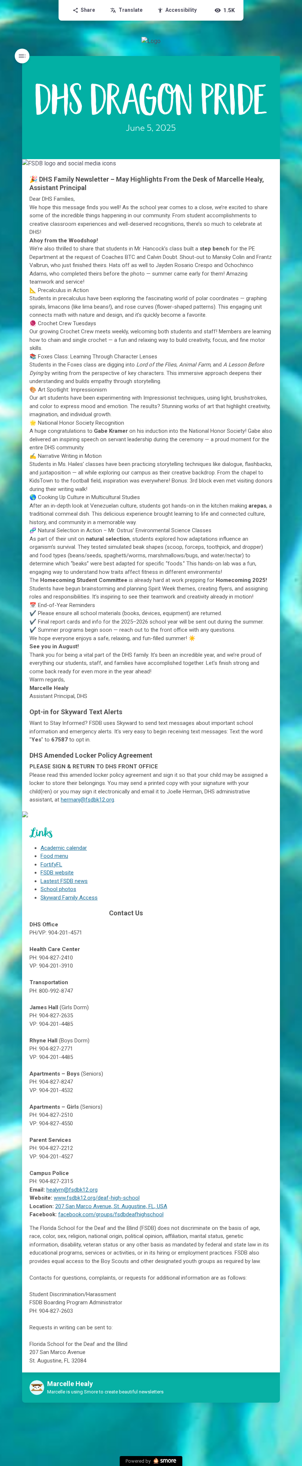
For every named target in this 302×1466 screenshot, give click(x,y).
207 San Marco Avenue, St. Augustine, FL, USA (111, 1206)
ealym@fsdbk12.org (73, 1189)
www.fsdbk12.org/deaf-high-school (97, 1198)
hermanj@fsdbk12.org (87, 799)
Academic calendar (64, 848)
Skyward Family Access (69, 897)
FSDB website (57, 872)
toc (22, 56)
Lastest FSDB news (64, 881)
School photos (58, 889)
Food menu (54, 856)
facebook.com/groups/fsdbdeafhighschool (111, 1214)
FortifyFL (51, 864)
